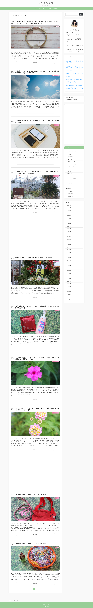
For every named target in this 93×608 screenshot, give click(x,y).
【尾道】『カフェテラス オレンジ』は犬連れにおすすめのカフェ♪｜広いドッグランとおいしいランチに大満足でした (74, 81)
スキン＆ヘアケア (72, 164)
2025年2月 (69, 226)
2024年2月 (69, 257)
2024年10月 (69, 236)
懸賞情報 (70, 193)
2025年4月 (69, 221)
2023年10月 (69, 268)
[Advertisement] (35, 235)
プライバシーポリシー (46, 604)
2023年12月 (69, 262)
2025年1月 (69, 228)
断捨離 (70, 173)
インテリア (70, 154)
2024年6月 (69, 247)
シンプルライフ (71, 151)
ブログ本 (70, 181)
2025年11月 (69, 213)
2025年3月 (69, 223)
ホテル (70, 159)
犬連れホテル (71, 161)
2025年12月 (69, 210)
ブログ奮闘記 (70, 186)
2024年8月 (69, 242)
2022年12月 (69, 294)
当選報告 (70, 191)
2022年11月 (69, 297)
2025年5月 (69, 218)
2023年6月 (69, 278)
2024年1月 (69, 260)
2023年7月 (69, 276)
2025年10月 (69, 215)
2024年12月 (69, 231)
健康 (69, 168)
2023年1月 (69, 291)
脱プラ (69, 183)
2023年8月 (69, 273)
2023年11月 (69, 265)
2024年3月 (69, 255)
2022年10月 (69, 299)
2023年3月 (69, 286)
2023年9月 (69, 270)
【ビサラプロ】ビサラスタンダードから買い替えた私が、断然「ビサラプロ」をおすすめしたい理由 (74, 75)
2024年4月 (69, 252)
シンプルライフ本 (72, 178)
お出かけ (70, 156)
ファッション (71, 166)
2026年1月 (69, 207)
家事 (69, 171)
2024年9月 (69, 239)
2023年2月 (69, 289)
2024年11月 (69, 234)
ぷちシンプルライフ (46, 3)
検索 (81, 14)
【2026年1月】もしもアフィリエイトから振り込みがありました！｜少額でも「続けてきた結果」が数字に (74, 61)
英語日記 (70, 196)
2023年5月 (69, 281)
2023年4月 (69, 283)
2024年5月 (69, 249)
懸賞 (69, 188)
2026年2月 (69, 205)
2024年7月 (69, 244)
